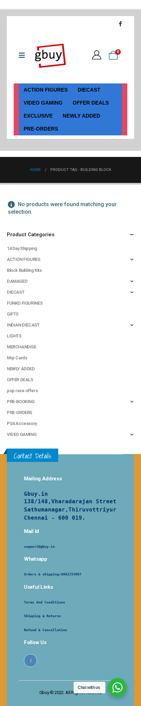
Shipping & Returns (42, 616)
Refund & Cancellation (45, 630)
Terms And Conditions (44, 602)
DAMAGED (17, 281)
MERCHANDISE (21, 346)
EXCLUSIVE (38, 116)
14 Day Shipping (22, 248)
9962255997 (71, 574)
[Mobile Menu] (24, 55)
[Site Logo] (50, 55)
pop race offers (22, 390)
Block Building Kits (24, 270)
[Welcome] (98, 55)
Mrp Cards (17, 357)
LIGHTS (14, 335)
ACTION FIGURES (46, 90)
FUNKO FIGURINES (24, 303)
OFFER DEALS (91, 103)
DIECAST (89, 90)
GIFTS (12, 314)
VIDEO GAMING (43, 103)
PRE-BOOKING (21, 401)
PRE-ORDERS (41, 129)
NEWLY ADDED (81, 116)
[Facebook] (120, 23)
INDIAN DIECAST (23, 325)
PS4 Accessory (22, 423)
